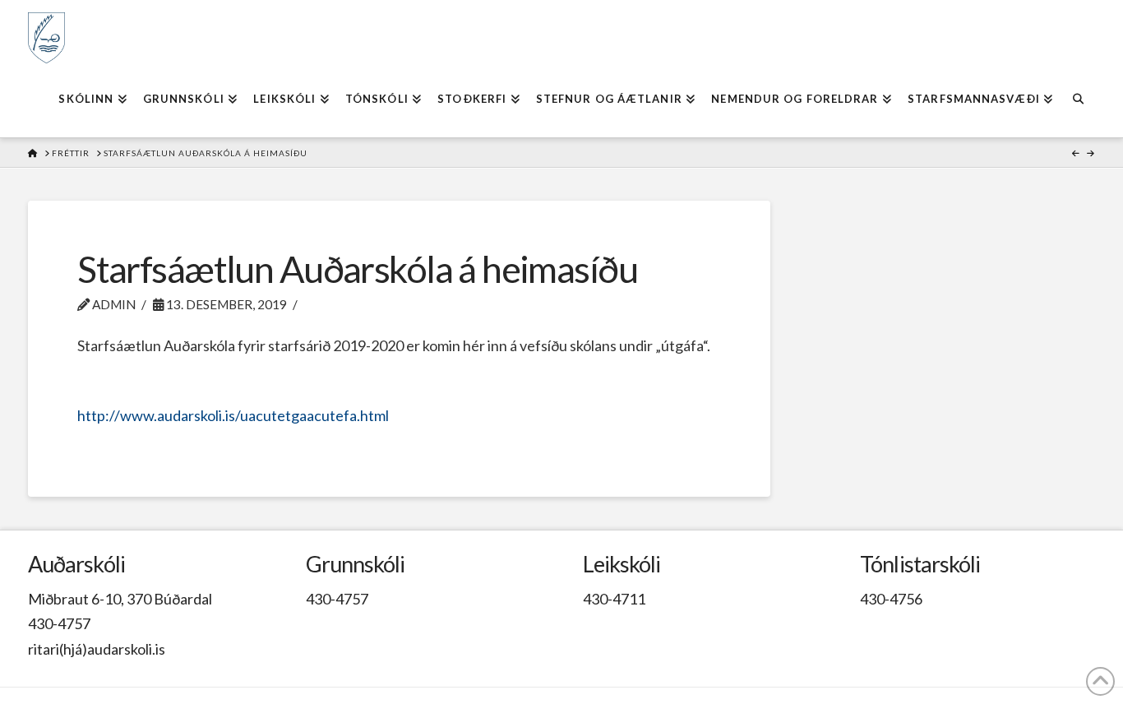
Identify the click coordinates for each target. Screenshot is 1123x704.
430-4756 (891, 599)
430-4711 (614, 599)
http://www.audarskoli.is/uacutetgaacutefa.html (233, 415)
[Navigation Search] (1077, 100)
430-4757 (59, 623)
